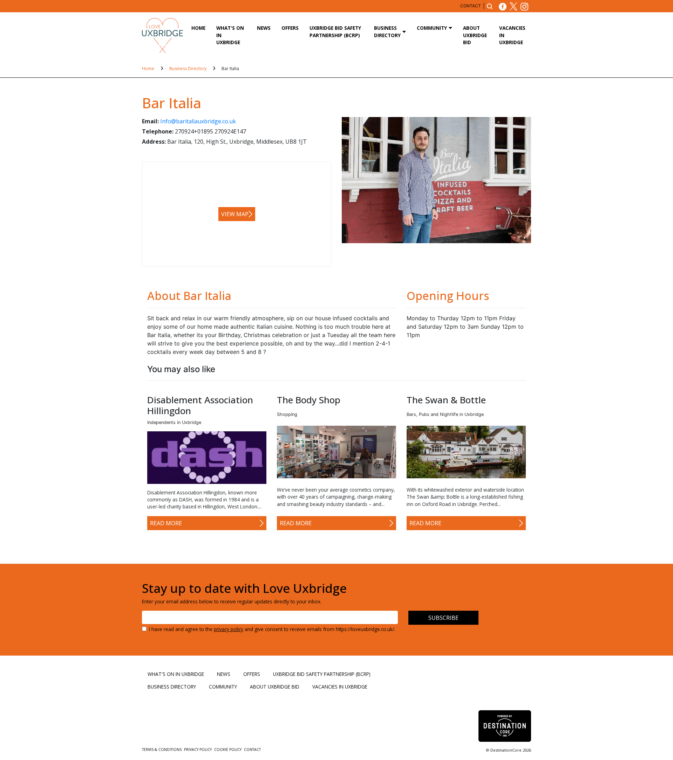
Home (198, 28)
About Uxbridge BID (475, 35)
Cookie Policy (228, 749)
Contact (470, 5)
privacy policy (228, 629)
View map (235, 214)
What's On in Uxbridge (230, 35)
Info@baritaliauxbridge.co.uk (198, 121)
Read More (166, 523)
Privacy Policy (198, 749)
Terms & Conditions (162, 749)
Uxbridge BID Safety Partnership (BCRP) (335, 31)
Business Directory (387, 31)
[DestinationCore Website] (505, 726)
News (264, 28)
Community (432, 28)
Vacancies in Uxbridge (512, 35)
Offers (290, 28)
